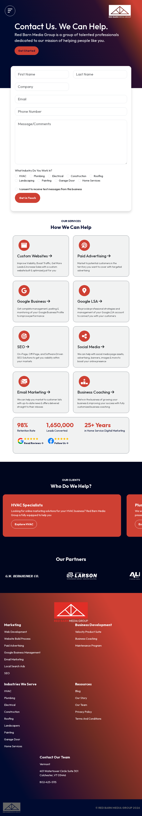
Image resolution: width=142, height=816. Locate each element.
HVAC (22, 176)
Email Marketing (14, 659)
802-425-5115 (48, 782)
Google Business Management (22, 652)
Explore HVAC (24, 524)
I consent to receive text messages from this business (50, 189)
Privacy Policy (83, 711)
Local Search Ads (14, 666)
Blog (78, 691)
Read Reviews (32, 443)
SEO (7, 673)
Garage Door (67, 180)
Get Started (26, 50)
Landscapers (12, 725)
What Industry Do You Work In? (33, 170)
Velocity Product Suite (88, 631)
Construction (78, 176)
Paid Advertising (14, 645)
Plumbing (39, 176)
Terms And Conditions (88, 718)
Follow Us (60, 443)
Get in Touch (27, 198)
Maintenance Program (88, 645)
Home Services (91, 180)
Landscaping (26, 180)
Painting (46, 180)
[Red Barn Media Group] (120, 11)
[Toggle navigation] (10, 11)
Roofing (98, 176)
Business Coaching (86, 638)
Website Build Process (17, 638)
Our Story (81, 698)
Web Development (15, 631)
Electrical (57, 176)
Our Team (81, 705)
